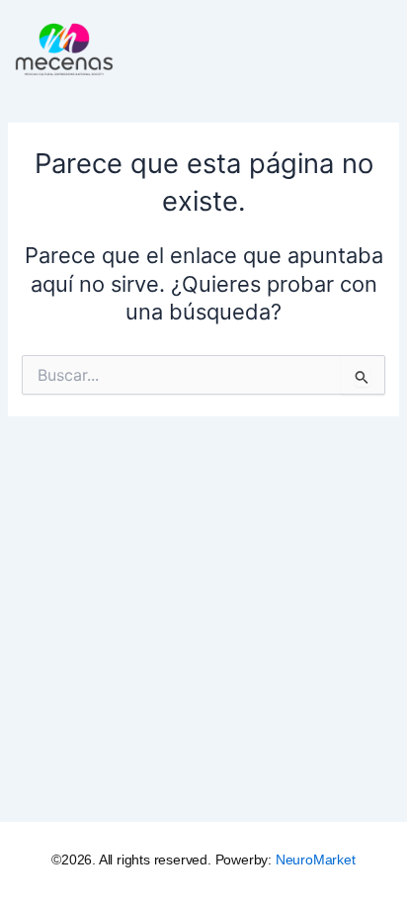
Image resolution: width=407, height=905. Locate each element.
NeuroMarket (316, 859)
